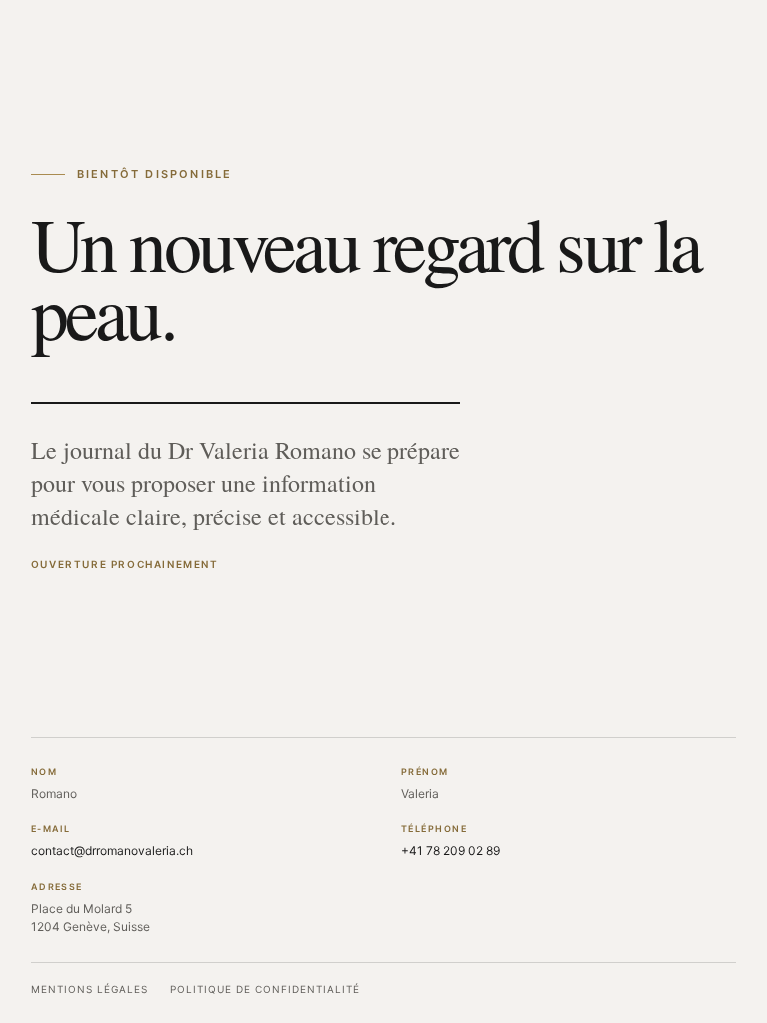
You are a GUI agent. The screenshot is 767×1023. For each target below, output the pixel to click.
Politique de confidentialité (265, 989)
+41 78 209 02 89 (450, 850)
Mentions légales (89, 989)
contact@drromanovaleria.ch (112, 850)
